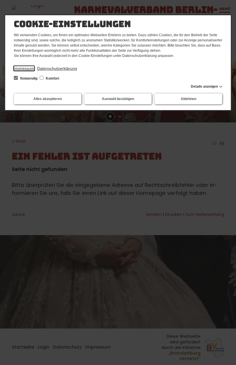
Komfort (52, 78)
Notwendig (28, 78)
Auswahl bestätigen (118, 99)
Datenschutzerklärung (57, 68)
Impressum (24, 68)
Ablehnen (188, 99)
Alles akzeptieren (47, 99)
